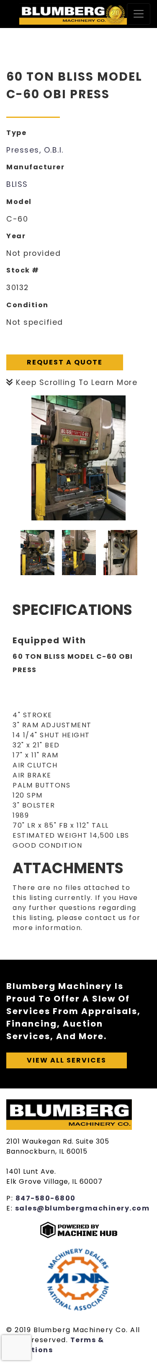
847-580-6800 (45, 1198)
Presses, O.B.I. (35, 150)
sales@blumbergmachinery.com (82, 1208)
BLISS (17, 184)
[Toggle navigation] (138, 14)
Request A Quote (65, 362)
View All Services (66, 1060)
